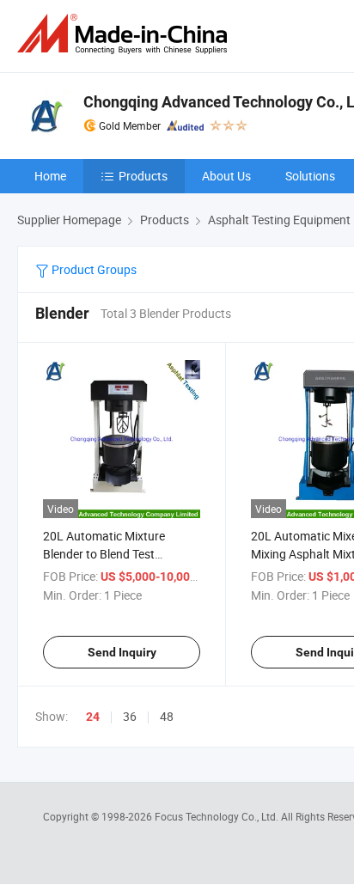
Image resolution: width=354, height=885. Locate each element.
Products (143, 176)
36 (130, 716)
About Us (226, 176)
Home (50, 176)
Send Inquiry (122, 652)
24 (93, 716)
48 (167, 716)
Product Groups (93, 269)
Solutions (310, 176)
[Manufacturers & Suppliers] (125, 34)
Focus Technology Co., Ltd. (218, 816)
